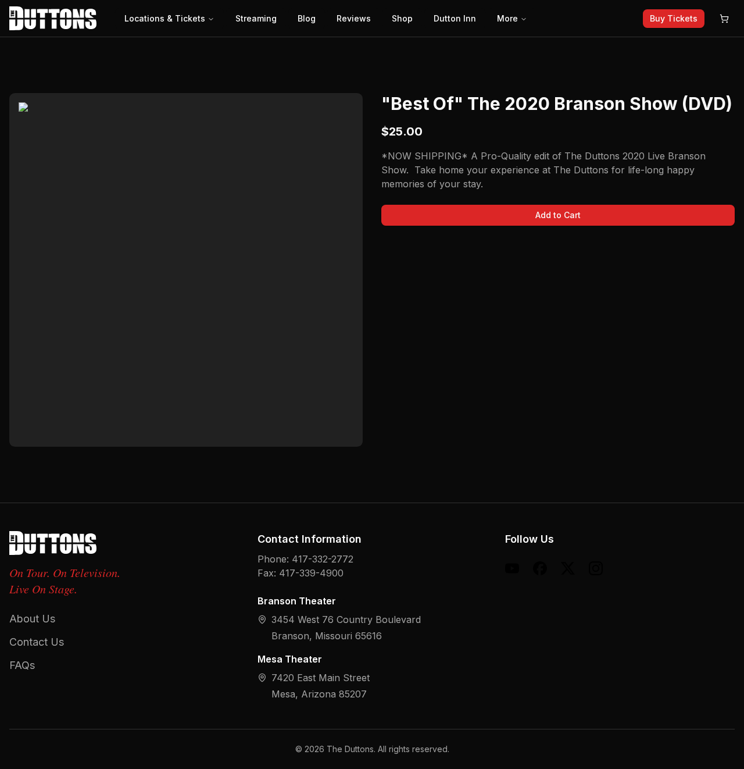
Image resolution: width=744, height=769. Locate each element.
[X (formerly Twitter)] (568, 568)
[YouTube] (512, 568)
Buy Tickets (674, 18)
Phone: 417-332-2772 (305, 559)
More (507, 18)
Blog (307, 18)
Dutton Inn (455, 18)
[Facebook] (540, 568)
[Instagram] (596, 568)
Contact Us (36, 642)
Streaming (256, 18)
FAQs (22, 665)
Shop (402, 18)
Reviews (354, 18)
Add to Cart (558, 215)
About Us (32, 619)
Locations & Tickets (164, 18)
